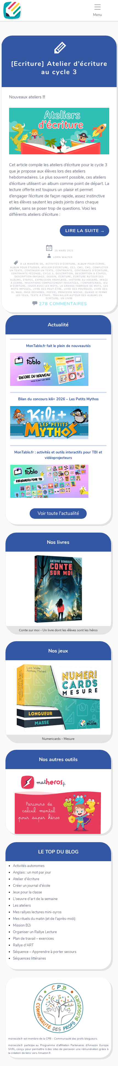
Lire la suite (85, 231)
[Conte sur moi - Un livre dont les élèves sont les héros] (58, 589)
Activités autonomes (28, 865)
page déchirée (34, 292)
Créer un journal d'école (31, 885)
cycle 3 (48, 273)
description (64, 273)
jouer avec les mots (43, 286)
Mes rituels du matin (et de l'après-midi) (44, 918)
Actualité (58, 324)
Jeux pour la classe (27, 892)
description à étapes (90, 273)
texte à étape (40, 295)
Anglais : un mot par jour (32, 872)
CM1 (80, 267)
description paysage (29, 276)
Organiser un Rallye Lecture (35, 932)
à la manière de (31, 263)
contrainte (64, 270)
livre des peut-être (47, 289)
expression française (51, 279)
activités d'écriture (60, 263)
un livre (67, 298)
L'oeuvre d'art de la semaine (35, 898)
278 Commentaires (63, 304)
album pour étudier (24, 267)
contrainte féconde (26, 273)
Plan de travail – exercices (33, 938)
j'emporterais (91, 282)
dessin (51, 276)
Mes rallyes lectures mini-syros (37, 912)
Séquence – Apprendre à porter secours (44, 951)
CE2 (72, 267)
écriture (64, 276)
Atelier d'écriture (26, 879)
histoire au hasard (83, 279)
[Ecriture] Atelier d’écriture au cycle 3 (59, 67)
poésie (51, 292)
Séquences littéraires (29, 958)
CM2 (88, 267)
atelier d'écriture (54, 267)
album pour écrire (91, 263)
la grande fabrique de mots (80, 286)
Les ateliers (22, 905)
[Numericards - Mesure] (58, 697)
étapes (28, 279)
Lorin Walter (62, 257)
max (19, 292)
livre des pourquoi (78, 289)
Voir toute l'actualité (58, 513)
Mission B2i (22, 925)
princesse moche (70, 292)
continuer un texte (39, 270)
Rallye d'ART (23, 945)
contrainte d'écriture (91, 270)
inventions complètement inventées (51, 282)
